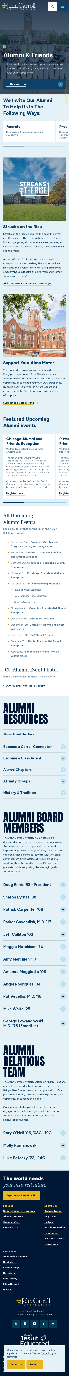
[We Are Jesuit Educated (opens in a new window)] (34, 1340)
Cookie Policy (47, 1353)
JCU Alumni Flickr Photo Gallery (25, 685)
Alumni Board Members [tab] (18, 734)
